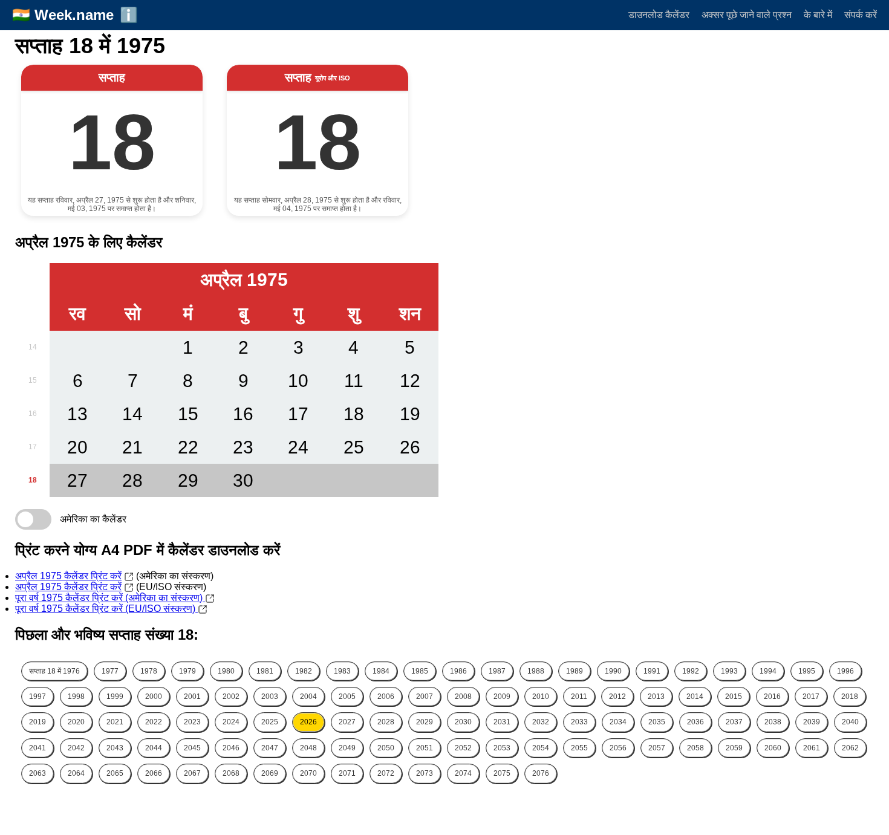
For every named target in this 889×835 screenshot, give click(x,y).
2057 (656, 748)
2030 (463, 722)
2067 (192, 773)
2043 (114, 748)
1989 (574, 671)
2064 (76, 773)
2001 (192, 696)
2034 (618, 722)
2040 (850, 722)
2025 (269, 722)
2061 (811, 748)
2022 (153, 722)
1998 (76, 696)
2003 (269, 696)
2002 (231, 696)
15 (32, 380)
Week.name (74, 15)
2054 (540, 748)
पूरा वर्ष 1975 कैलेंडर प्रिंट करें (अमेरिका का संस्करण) (110, 598)
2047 (269, 748)
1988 (535, 671)
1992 (690, 671)
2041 (37, 748)
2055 (579, 748)
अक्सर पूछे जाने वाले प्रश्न (747, 15)
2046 (231, 748)
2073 (424, 773)
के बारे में (818, 15)
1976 (54, 671)
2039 (811, 722)
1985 (419, 671)
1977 (110, 671)
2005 (347, 696)
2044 (153, 748)
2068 (231, 773)
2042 (76, 748)
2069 (269, 773)
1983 (342, 671)
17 (32, 447)
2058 (695, 748)
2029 (424, 722)
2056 (618, 748)
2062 (850, 748)
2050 (385, 748)
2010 (540, 696)
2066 (153, 773)
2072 (385, 773)
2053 (501, 748)
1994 (768, 671)
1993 (729, 671)
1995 (806, 671)
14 (32, 347)
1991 (651, 671)
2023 (192, 722)
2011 (579, 696)
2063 (37, 773)
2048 (308, 748)
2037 (734, 722)
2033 (579, 722)
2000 (153, 696)
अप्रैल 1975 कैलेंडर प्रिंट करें (68, 576)
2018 (849, 696)
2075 (501, 773)
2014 (694, 696)
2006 (385, 696)
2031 (501, 722)
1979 (187, 671)
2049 (347, 748)
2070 (308, 773)
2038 (772, 722)
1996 (845, 671)
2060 (772, 748)
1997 (37, 696)
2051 (424, 748)
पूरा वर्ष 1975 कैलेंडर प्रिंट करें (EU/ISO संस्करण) (106, 608)
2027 (347, 722)
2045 (192, 748)
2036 (695, 722)
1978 (148, 671)
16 (32, 413)
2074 (463, 773)
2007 (424, 696)
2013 (656, 696)
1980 (226, 671)
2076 (540, 773)
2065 (114, 773)
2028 (385, 722)
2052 (463, 748)
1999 (114, 696)
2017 (811, 696)
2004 (308, 696)
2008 (463, 696)
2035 (656, 722)
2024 (231, 722)
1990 (613, 671)
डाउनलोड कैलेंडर (658, 15)
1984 (381, 671)
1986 (458, 671)
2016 (772, 696)
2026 (308, 722)
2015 (733, 696)
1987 (497, 671)
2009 (501, 696)
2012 (617, 696)
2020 (76, 722)
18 (32, 480)
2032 (540, 722)
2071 (347, 773)
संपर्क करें (860, 15)
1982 (303, 671)
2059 (734, 748)
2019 (37, 722)
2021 (114, 722)
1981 (264, 671)
